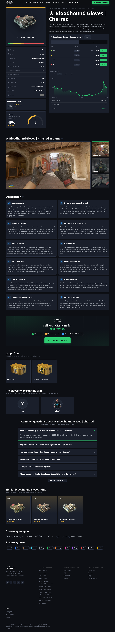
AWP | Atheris (43, 575)
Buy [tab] (65, 42)
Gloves (63, 2)
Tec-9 (53, 537)
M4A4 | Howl (43, 578)
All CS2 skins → (43, 603)
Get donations (92, 578)
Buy (103, 50)
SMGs (41, 2)
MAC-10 (29, 537)
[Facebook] (7, 582)
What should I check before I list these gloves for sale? (40, 459)
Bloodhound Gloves (63, 8)
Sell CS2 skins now (101, 2)
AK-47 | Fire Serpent (45, 589)
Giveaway (66, 578)
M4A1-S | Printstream (45, 595)
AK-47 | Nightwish (44, 581)
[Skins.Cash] (20, 567)
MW (54, 74)
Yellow (101, 548)
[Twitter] (11, 582)
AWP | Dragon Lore (44, 573)
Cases (69, 2)
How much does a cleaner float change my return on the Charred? (45, 452)
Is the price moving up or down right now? (36, 467)
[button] (26, 21)
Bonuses (90, 573)
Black (10, 548)
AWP (47, 537)
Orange (59, 548)
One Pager (67, 575)
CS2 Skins (52, 8)
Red (84, 548)
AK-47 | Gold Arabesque (46, 584)
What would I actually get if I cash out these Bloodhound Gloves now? (46, 431)
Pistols (28, 2)
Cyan (34, 548)
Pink (68, 548)
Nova (60, 537)
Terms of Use (10, 614)
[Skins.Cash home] (9, 2)
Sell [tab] (93, 42)
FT (60, 74)
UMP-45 (80, 537)
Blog (89, 575)
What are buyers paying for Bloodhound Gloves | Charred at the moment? (48, 474)
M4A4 (41, 537)
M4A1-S (73, 537)
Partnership (91, 570)
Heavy (48, 2)
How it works (67, 570)
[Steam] (14, 582)
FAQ (65, 573)
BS (72, 74)
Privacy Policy (10, 612)
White (92, 548)
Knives (55, 2)
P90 (36, 537)
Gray (42, 548)
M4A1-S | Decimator (45, 600)
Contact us (9, 617)
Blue (18, 548)
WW (66, 74)
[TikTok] (22, 582)
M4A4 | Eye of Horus (45, 592)
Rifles (34, 2)
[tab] (100, 149)
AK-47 (8, 537)
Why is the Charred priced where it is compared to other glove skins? (46, 445)
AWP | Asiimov (43, 570)
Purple (76, 548)
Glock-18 (15, 537)
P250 (23, 537)
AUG (66, 537)
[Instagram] (18, 582)
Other (76, 2)
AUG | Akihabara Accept (46, 597)
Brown (26, 548)
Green (50, 548)
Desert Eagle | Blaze (45, 586)
